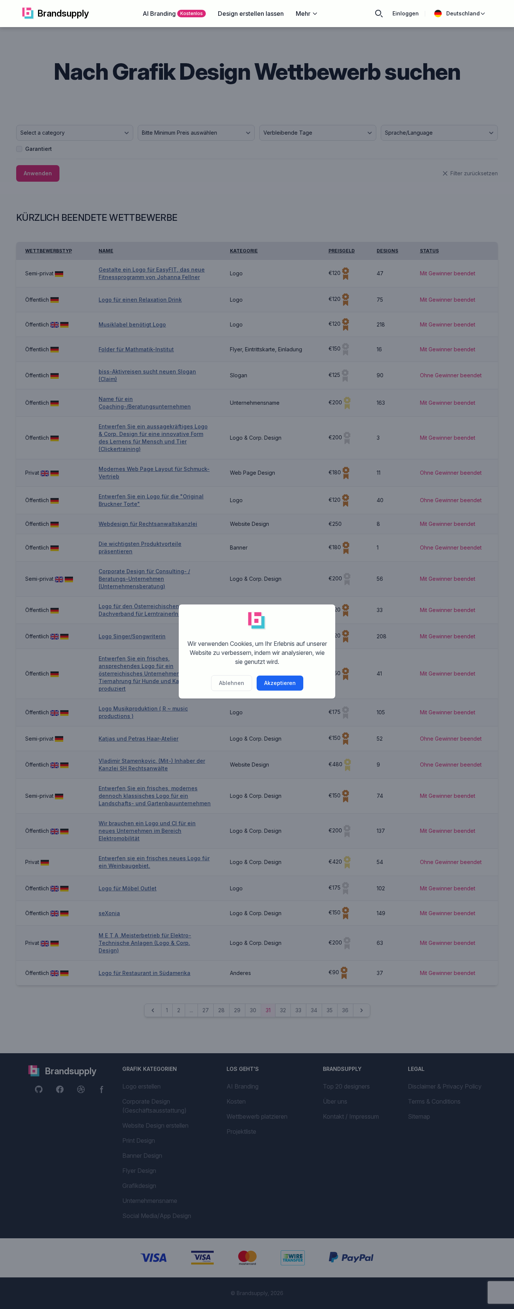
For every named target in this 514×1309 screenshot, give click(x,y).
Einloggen (405, 13)
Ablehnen (231, 683)
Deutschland (463, 13)
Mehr (303, 13)
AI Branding (173, 13)
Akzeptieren (280, 683)
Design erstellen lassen (251, 13)
